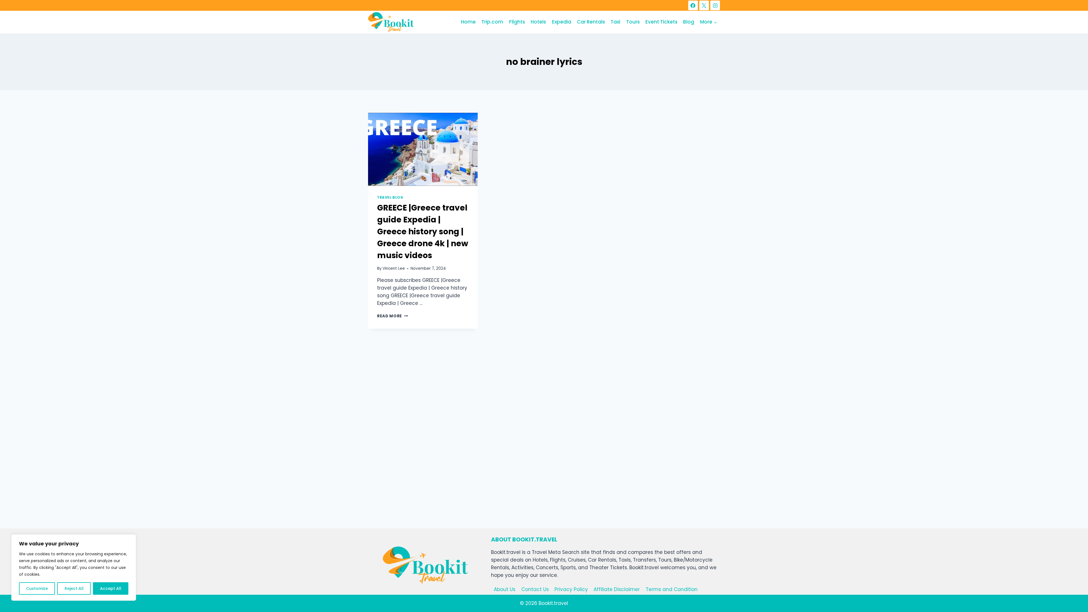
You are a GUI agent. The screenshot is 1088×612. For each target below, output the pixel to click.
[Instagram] (715, 5)
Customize (37, 588)
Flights (517, 21)
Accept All (110, 588)
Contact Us (535, 589)
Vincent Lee (393, 268)
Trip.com (492, 21)
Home (468, 21)
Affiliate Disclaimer (617, 589)
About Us (504, 589)
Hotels (538, 21)
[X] (704, 5)
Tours (633, 21)
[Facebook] (693, 5)
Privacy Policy (571, 589)
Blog (688, 21)
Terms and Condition (672, 589)
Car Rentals (591, 21)
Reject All (74, 588)
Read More (392, 316)
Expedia (561, 21)
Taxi (615, 21)
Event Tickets (661, 21)
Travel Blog (390, 197)
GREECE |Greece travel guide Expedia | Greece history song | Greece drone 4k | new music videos (422, 231)
